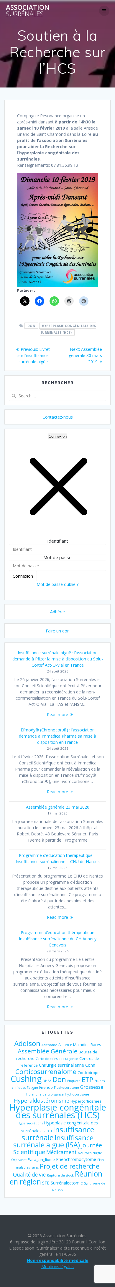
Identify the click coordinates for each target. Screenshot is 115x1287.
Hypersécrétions (30, 1123)
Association (28, 10)
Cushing (26, 1078)
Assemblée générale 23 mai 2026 (57, 807)
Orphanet (19, 1160)
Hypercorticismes (85, 1101)
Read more (57, 714)
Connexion (58, 436)
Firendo (46, 1087)
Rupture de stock (60, 1175)
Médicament (61, 1152)
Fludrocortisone (66, 1088)
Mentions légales (57, 1266)
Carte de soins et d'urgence (57, 1059)
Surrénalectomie (67, 1183)
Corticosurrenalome (45, 1071)
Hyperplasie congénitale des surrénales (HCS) (68, 329)
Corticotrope (89, 1072)
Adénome (49, 1045)
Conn (90, 1065)
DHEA (47, 1081)
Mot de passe (57, 557)
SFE (46, 1183)
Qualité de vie (29, 1174)
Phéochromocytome (76, 1159)
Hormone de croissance (45, 1094)
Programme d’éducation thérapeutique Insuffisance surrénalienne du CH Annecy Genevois (57, 939)
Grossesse (91, 1087)
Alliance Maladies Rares (79, 1044)
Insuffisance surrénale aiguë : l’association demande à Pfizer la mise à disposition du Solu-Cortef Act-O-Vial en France (57, 659)
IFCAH (47, 1131)
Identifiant (57, 541)
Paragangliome (41, 1159)
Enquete (73, 1081)
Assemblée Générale (48, 1051)
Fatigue (32, 1088)
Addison (27, 1043)
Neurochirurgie (90, 1153)
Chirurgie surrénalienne (61, 1065)
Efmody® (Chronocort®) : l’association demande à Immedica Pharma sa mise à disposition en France (57, 736)
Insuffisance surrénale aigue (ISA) (53, 1141)
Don (31, 326)
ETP (87, 1079)
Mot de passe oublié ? (57, 584)
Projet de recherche (69, 1166)
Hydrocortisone (77, 1094)
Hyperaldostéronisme (41, 1100)
